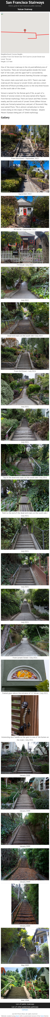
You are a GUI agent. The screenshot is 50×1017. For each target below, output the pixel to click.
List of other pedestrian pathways (25, 1007)
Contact (25, 1009)
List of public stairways (25, 1004)
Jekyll (17, 1016)
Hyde (42, 1016)
